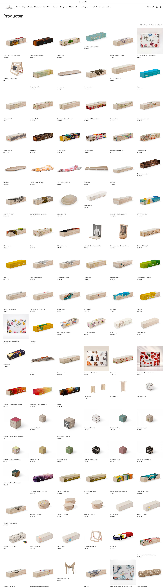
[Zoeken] (153, 7)
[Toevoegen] (159, 51)
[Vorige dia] (6, 41)
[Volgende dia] (26, 41)
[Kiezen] (26, 51)
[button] (152, 25)
